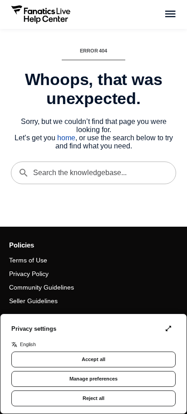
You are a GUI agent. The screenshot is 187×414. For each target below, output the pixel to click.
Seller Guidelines (33, 301)
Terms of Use (28, 260)
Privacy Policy (29, 273)
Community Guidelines (41, 287)
